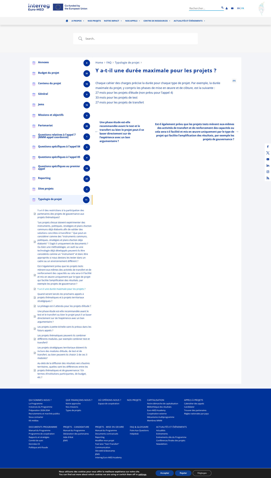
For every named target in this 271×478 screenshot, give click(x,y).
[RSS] (268, 178)
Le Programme (36, 403)
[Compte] (226, 8)
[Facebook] (268, 146)
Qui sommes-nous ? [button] (40, 399)
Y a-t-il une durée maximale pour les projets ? (61, 288)
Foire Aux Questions (139, 430)
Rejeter (183, 473)
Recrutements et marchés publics (44, 413)
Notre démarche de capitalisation (162, 403)
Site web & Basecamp (105, 450)
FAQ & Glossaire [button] (139, 426)
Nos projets (94, 20)
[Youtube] (268, 159)
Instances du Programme (40, 407)
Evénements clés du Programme (171, 437)
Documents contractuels (106, 433)
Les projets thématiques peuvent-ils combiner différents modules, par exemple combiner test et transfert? (63, 339)
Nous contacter (36, 417)
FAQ (109, 62)
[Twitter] (268, 153)
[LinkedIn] (268, 165)
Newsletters (161, 444)
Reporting (99, 437)
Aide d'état (68, 437)
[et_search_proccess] (222, 7)
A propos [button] (77, 20)
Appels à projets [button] (193, 399)
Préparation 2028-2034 (39, 410)
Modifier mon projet (104, 440)
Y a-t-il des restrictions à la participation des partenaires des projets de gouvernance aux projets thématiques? (60, 214)
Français (242, 8)
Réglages (202, 473)
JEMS (65, 440)
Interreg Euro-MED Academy (108, 457)
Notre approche (73, 403)
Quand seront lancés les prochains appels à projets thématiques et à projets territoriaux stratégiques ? (60, 297)
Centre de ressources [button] (155, 20)
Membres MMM (154, 420)
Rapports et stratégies (39, 437)
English (238, 8)
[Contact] (232, 8)
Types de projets (73, 410)
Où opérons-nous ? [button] (109, 399)
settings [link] (142, 474)
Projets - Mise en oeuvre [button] (109, 426)
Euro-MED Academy (156, 410)
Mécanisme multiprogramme (160, 417)
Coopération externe (157, 413)
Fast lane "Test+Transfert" (107, 444)
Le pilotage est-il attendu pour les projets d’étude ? (64, 306)
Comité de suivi (36, 440)
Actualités (160, 430)
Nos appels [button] (131, 20)
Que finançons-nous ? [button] (79, 399)
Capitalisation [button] (155, 399)
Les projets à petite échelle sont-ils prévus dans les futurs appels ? (64, 328)
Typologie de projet (127, 62)
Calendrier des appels (194, 403)
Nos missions (72, 407)
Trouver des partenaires (195, 410)
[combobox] (204, 8)
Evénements (162, 433)
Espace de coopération (108, 403)
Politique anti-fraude (38, 447)
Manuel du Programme (39, 430)
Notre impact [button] (111, 20)
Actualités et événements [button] (188, 20)
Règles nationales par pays (196, 413)
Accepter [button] (164, 473)
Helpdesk (134, 433)
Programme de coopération (42, 433)
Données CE (34, 444)
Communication (102, 447)
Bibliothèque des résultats (159, 407)
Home (99, 62)
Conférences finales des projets (170, 440)
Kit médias (33, 420)
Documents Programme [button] (43, 426)
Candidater (189, 407)
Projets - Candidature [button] (76, 426)
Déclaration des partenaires (76, 433)
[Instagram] (268, 172)
